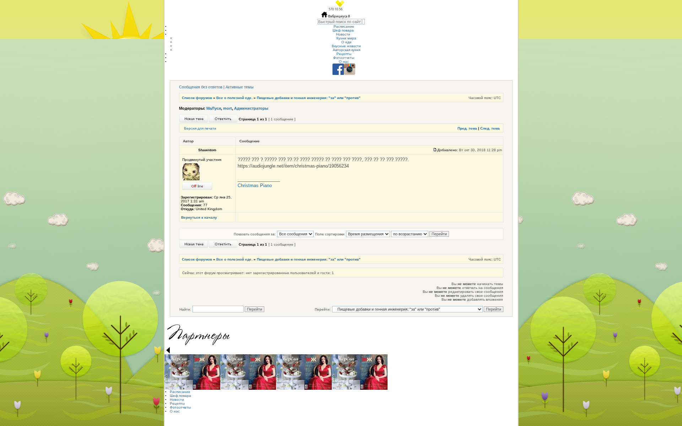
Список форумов (197, 98)
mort (227, 108)
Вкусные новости (346, 46)
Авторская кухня (346, 50)
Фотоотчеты (343, 58)
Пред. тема (467, 128)
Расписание (344, 26)
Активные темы (240, 87)
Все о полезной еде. (234, 98)
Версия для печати (200, 128)
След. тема (490, 128)
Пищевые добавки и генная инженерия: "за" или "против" (309, 98)
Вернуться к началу (199, 217)
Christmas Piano (255, 185)
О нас (344, 62)
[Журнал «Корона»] (178, 372)
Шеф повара (343, 30)
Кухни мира (346, 38)
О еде (346, 42)
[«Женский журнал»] (206, 372)
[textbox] (340, 21)
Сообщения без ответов (200, 87)
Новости (343, 34)
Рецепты (343, 54)
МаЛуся (213, 108)
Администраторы (251, 108)
